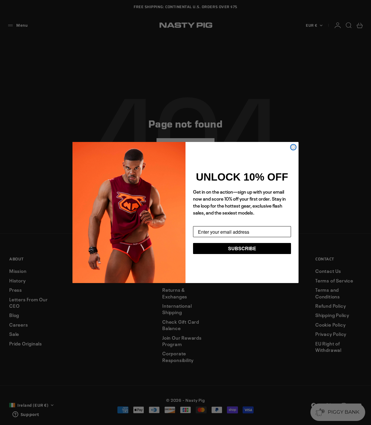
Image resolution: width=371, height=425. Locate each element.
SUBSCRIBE (242, 248)
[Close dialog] (293, 147)
